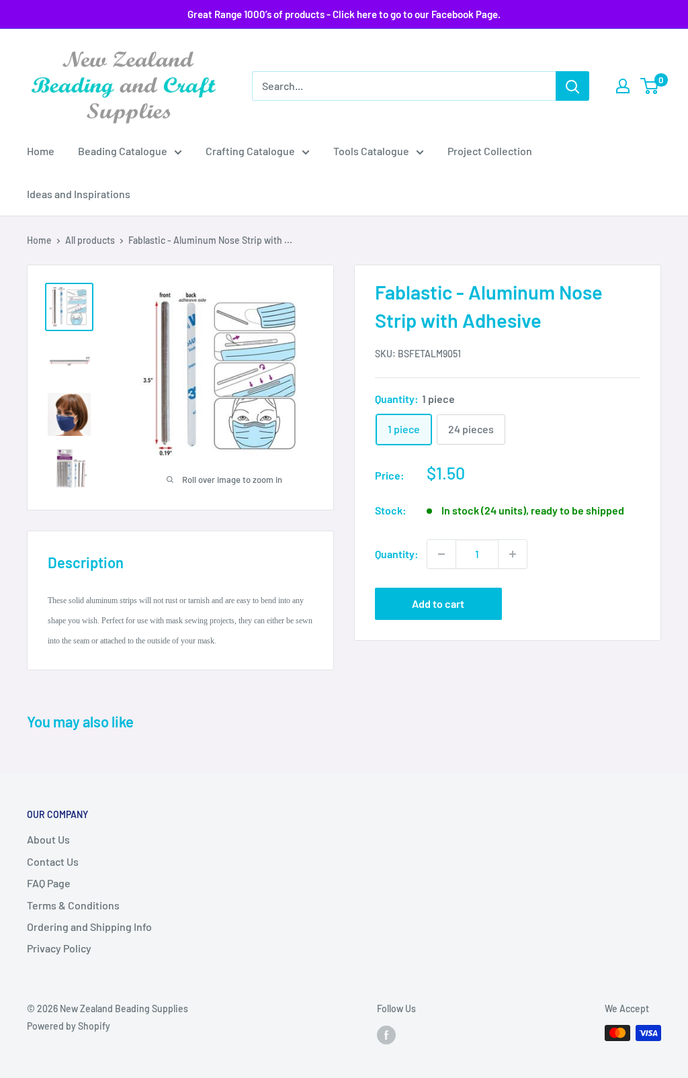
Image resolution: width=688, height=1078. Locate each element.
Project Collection (489, 150)
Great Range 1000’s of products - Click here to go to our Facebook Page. (344, 14)
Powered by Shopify (68, 1026)
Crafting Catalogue (250, 150)
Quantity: (397, 553)
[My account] (623, 86)
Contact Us (53, 861)
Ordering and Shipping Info (89, 926)
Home (40, 150)
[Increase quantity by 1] (513, 554)
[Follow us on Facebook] (386, 1034)
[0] (650, 86)
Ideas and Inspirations (78, 193)
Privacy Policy (59, 948)
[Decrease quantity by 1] (441, 554)
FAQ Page (49, 883)
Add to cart (438, 603)
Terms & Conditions (73, 905)
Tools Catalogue (371, 150)
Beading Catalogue (122, 150)
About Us (48, 839)
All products (90, 240)
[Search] (572, 86)
